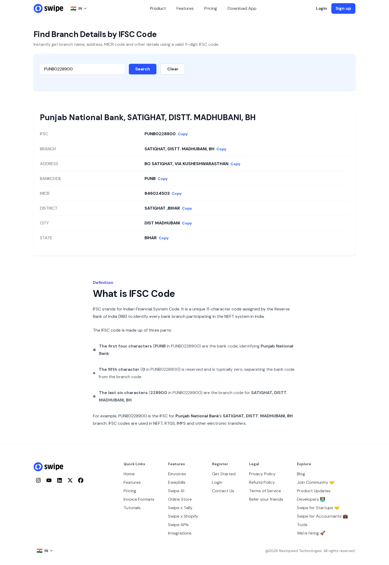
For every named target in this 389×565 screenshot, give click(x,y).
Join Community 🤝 (315, 482)
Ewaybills (177, 482)
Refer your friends (266, 499)
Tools (302, 524)
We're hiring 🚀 (311, 533)
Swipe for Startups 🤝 (318, 507)
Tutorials (132, 507)
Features (185, 8)
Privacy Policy (262, 474)
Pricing (210, 8)
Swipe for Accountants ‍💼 (322, 516)
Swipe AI (176, 491)
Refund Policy (262, 482)
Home (129, 474)
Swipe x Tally (180, 507)
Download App (242, 8)
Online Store (180, 499)
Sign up (343, 8)
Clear (172, 69)
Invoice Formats (139, 499)
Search (142, 69)
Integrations (180, 533)
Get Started (224, 474)
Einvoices (177, 474)
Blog (301, 474)
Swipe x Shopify (183, 516)
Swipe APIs (178, 524)
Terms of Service (265, 491)
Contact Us (223, 491)
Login (321, 8)
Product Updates (314, 491)
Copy (183, 134)
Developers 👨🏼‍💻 (311, 499)
